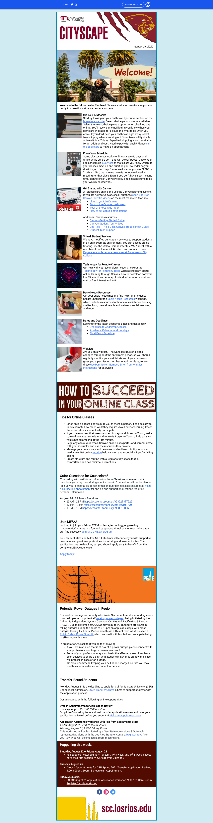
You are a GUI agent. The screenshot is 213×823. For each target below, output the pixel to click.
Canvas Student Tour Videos (106, 223)
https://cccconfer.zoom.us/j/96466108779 (108, 504)
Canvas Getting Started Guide (107, 220)
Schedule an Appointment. (106, 770)
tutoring (97, 452)
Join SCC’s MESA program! (97, 531)
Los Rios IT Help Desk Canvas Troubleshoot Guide (119, 226)
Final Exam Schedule (102, 333)
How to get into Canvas (103, 201)
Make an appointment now (125, 715)
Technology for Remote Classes (101, 270)
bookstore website (94, 121)
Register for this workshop (82, 783)
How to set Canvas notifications (108, 210)
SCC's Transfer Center (101, 689)
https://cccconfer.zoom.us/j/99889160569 (106, 508)
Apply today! (67, 554)
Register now (133, 734)
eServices (107, 162)
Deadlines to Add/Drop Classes (108, 326)
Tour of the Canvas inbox (104, 207)
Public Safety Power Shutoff (76, 634)
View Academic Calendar (108, 757)
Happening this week (75, 745)
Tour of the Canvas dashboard (107, 204)
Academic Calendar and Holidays (109, 330)
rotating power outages (109, 618)
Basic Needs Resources (121, 298)
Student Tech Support (102, 229)
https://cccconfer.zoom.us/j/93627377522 (108, 501)
